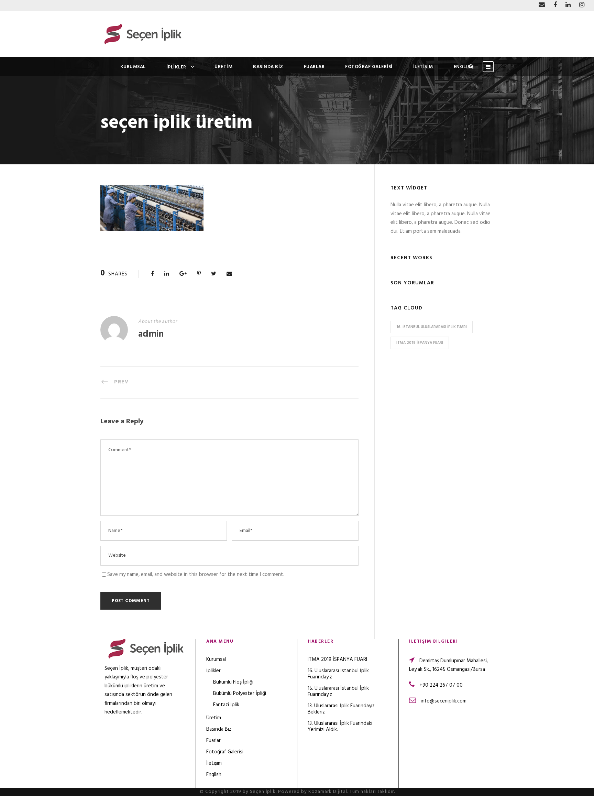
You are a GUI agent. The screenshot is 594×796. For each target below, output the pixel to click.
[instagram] (581, 5)
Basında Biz (268, 67)
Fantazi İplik (226, 705)
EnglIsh (464, 67)
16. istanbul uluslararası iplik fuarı (431, 327)
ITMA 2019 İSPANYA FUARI (419, 343)
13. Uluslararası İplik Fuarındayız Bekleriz (341, 709)
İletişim (423, 67)
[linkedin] (568, 5)
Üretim (223, 67)
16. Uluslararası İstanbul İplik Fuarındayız (338, 674)
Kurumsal (133, 67)
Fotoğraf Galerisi (369, 67)
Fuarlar (314, 67)
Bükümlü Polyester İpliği (239, 693)
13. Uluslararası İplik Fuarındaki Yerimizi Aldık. (340, 726)
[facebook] (555, 5)
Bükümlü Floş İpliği (233, 682)
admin (151, 334)
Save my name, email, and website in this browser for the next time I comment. (195, 574)
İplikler (176, 67)
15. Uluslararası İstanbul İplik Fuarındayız (338, 691)
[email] (542, 5)
